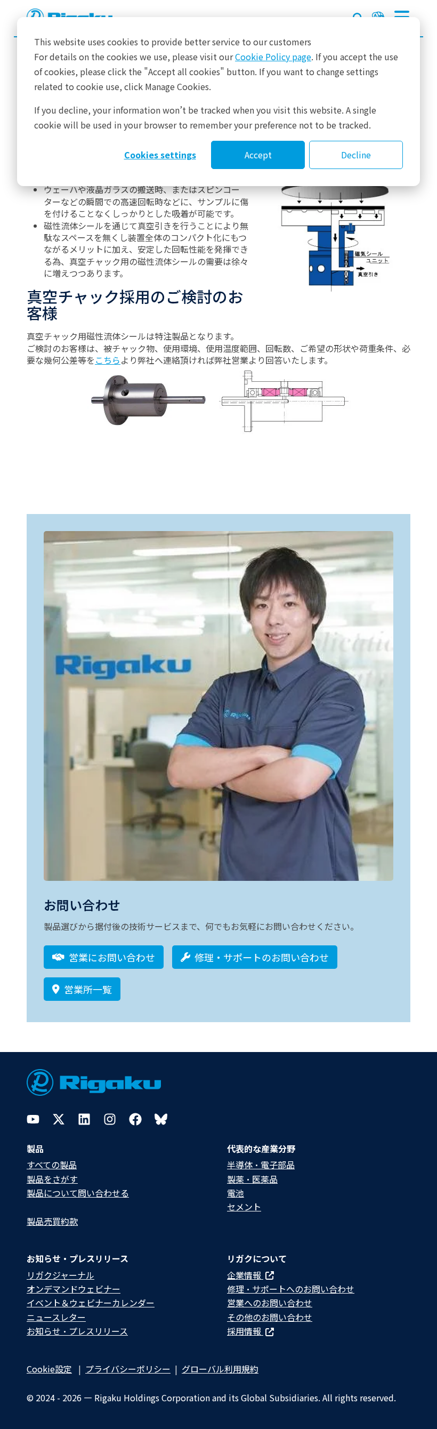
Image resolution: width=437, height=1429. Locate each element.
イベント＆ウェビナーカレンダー (91, 1302)
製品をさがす (52, 1179)
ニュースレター (56, 1317)
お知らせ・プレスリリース (77, 1330)
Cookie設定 (49, 1368)
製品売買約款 (52, 1221)
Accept (258, 154)
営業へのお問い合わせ (269, 1302)
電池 (235, 1192)
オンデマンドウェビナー (73, 1288)
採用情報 (245, 1330)
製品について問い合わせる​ (78, 1192)
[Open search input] (358, 16)
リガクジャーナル (60, 1275)
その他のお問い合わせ (269, 1317)
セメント (244, 1206)
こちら (107, 360)
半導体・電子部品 (261, 1164)
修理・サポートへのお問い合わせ (290, 1288)
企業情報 (245, 1275)
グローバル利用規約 (220, 1368)
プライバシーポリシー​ (128, 1368)
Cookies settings (160, 154)
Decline (356, 154)
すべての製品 (52, 1164)
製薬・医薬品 (252, 1179)
